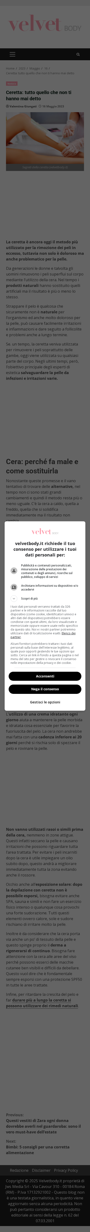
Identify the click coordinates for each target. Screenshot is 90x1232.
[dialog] (45, 616)
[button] (45, 598)
